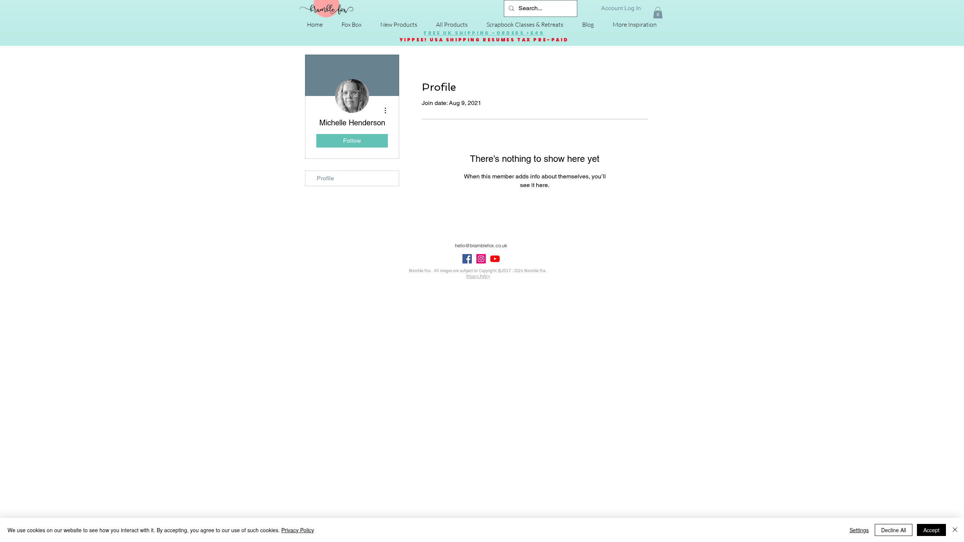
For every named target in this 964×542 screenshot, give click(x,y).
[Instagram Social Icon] (481, 258)
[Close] (954, 530)
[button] (658, 12)
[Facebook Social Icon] (467, 258)
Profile (325, 178)
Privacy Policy (297, 530)
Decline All (893, 530)
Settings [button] (859, 530)
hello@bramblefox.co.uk (481, 245)
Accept (931, 530)
